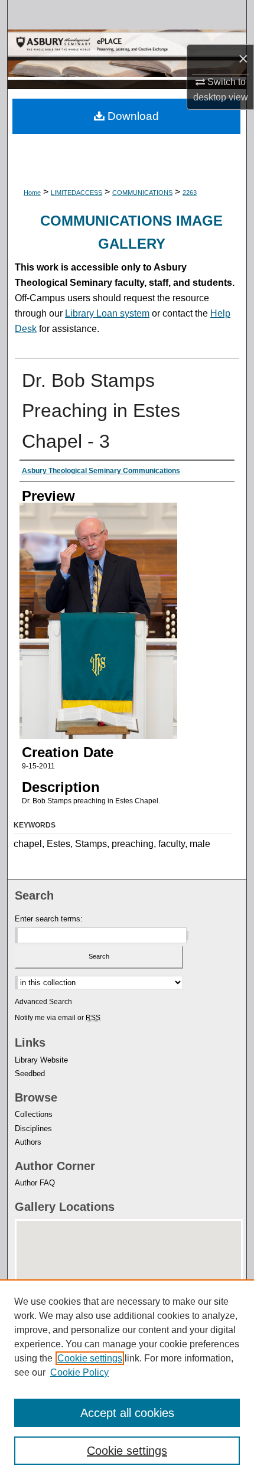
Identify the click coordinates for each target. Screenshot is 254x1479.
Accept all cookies (127, 1412)
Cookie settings (89, 1358)
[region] (127, 1379)
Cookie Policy (79, 1372)
